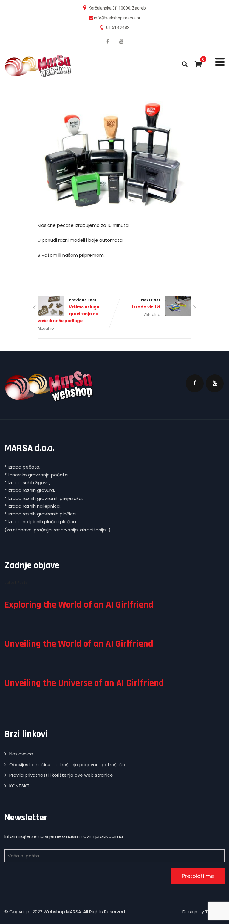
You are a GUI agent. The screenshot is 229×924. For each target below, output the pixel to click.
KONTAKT (19, 786)
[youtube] (121, 41)
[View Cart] (198, 64)
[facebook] (107, 41)
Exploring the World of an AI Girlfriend (79, 605)
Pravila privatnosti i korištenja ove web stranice (61, 775)
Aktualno (46, 328)
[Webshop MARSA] (38, 66)
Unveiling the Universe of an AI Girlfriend (84, 683)
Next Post (146, 303)
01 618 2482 (117, 27)
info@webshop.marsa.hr (117, 18)
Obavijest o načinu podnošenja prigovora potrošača (67, 764)
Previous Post (68, 310)
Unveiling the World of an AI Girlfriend (78, 644)
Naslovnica (21, 754)
